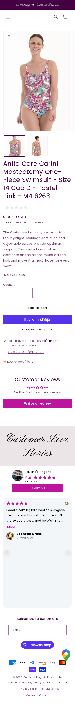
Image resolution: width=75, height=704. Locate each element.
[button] (8, 16)
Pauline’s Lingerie (35, 677)
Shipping (8, 222)
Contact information (39, 695)
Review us (37, 488)
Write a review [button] (37, 403)
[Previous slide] (6, 552)
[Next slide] (68, 552)
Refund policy (50, 688)
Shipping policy (31, 682)
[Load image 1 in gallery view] (14, 146)
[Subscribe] (61, 630)
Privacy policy (29, 688)
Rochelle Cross (29, 533)
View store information (26, 352)
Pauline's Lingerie (38, 472)
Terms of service (56, 682)
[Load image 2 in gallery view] (37, 146)
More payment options (37, 329)
